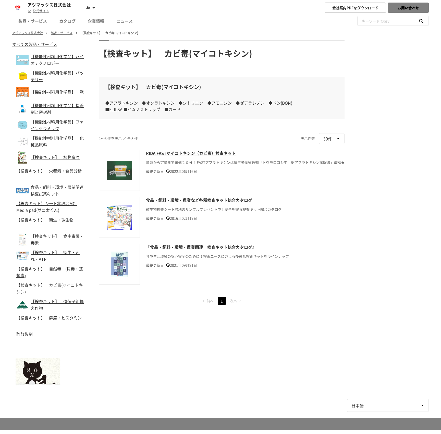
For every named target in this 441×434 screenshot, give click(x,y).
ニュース (124, 21)
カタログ (67, 21)
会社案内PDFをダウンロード (355, 7)
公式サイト (41, 11)
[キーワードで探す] (421, 21)
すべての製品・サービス (34, 44)
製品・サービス (32, 21)
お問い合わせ (408, 7)
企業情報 (96, 21)
